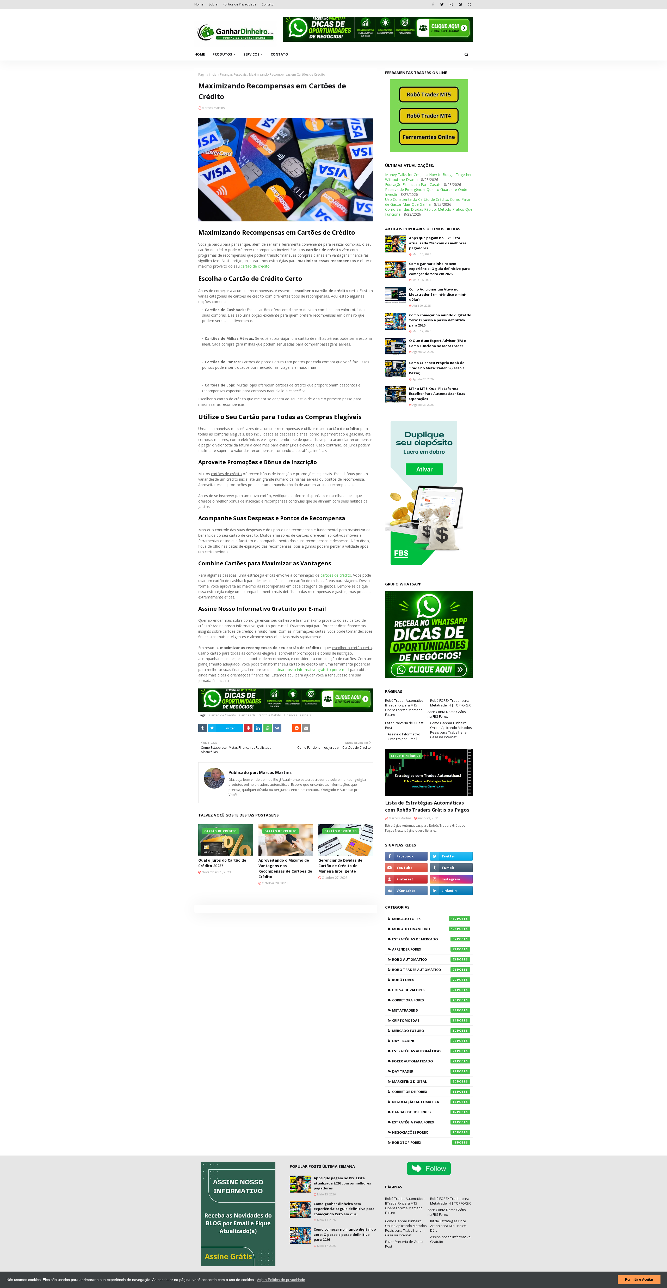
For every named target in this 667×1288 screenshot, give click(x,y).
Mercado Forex (424, 918)
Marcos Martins (213, 108)
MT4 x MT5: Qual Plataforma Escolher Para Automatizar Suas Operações (437, 393)
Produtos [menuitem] (222, 54)
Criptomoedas (424, 1020)
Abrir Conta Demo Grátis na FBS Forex (447, 714)
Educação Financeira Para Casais (413, 184)
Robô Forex (424, 979)
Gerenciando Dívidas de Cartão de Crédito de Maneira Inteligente (340, 866)
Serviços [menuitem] (251, 54)
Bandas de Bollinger (424, 1112)
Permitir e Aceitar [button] (639, 1279)
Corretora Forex (424, 1000)
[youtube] (406, 867)
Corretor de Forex (424, 1091)
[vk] (406, 890)
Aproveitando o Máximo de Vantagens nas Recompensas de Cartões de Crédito (285, 868)
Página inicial (207, 74)
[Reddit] (296, 728)
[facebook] (433, 4)
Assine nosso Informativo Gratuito (450, 1239)
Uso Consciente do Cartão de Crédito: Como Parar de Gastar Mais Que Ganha (428, 202)
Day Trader (424, 1071)
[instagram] (451, 4)
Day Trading (424, 1040)
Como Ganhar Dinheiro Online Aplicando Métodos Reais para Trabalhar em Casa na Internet (451, 730)
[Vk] (277, 728)
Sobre (213, 4)
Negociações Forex (424, 1132)
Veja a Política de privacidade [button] (281, 1280)
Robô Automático (424, 959)
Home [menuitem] (199, 54)
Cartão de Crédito (222, 715)
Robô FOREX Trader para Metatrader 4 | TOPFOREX (450, 703)
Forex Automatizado (424, 1061)
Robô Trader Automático (424, 969)
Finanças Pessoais (233, 74)
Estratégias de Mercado (424, 939)
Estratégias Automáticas (424, 1051)
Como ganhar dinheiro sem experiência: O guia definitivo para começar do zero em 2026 (439, 268)
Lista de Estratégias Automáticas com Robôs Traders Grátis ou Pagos (427, 806)
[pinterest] (460, 4)
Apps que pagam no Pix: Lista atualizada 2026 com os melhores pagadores (437, 242)
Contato (268, 4)
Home (198, 4)
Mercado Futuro (424, 1030)
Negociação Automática (424, 1101)
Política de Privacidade (239, 4)
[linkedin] (451, 890)
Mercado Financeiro (424, 929)
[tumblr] (451, 867)
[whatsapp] (469, 4)
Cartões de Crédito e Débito (260, 715)
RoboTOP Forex (424, 1142)
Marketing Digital (424, 1081)
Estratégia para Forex (424, 1122)
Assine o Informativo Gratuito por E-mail (404, 736)
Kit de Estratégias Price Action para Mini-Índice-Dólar (448, 1226)
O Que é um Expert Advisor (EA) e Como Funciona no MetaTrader (437, 343)
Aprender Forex (424, 949)
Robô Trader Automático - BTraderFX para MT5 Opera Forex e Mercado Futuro (405, 707)
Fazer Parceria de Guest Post (404, 725)
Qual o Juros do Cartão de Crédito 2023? (222, 863)
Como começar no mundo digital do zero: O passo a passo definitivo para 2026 (440, 320)
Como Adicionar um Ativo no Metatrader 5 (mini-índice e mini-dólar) (437, 294)
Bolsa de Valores (424, 990)
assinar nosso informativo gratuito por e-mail (311, 669)
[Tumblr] (202, 728)
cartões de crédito (335, 575)
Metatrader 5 (424, 1010)
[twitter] (442, 4)
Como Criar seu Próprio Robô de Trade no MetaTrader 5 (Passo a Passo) (437, 367)
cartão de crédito (255, 266)
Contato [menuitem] (279, 54)
